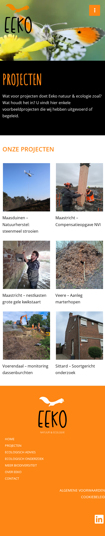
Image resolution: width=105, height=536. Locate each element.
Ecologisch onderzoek (24, 459)
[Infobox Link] (26, 198)
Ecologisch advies (20, 452)
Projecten (13, 445)
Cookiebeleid (93, 497)
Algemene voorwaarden (82, 490)
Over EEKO (13, 472)
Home (9, 439)
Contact (12, 478)
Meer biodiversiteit (21, 465)
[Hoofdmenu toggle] (94, 10)
